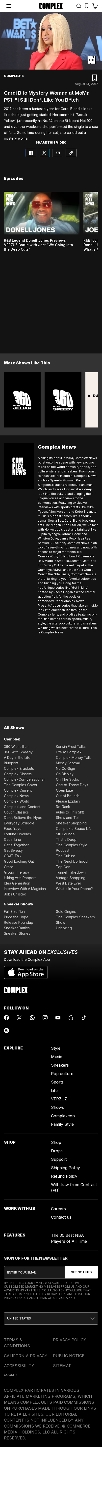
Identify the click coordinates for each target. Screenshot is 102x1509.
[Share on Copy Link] (71, 153)
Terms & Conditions (17, 1342)
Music (56, 1056)
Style (55, 1048)
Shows (57, 1107)
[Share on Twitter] (44, 153)
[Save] (94, 78)
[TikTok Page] (83, 1017)
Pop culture (62, 1073)
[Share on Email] (57, 153)
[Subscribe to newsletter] (81, 1272)
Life (54, 1090)
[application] (51, 41)
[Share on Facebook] (31, 153)
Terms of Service (50, 1298)
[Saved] (87, 5)
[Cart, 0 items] (95, 6)
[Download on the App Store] (26, 970)
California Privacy (25, 1355)
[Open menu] (9, 6)
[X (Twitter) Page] (19, 1017)
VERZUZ (59, 1098)
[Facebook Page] (6, 1017)
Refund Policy (64, 1176)
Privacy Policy (16, 1298)
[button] (51, 1318)
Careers (58, 1208)
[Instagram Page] (45, 1017)
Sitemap (62, 1365)
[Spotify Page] (6, 1030)
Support (59, 1159)
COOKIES (11, 1375)
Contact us (61, 1217)
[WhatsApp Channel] (32, 1017)
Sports (57, 1082)
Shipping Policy (65, 1167)
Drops (57, 1150)
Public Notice (68, 1355)
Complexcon (63, 1115)
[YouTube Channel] (57, 1017)
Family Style (62, 1124)
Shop (56, 1142)
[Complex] (51, 6)
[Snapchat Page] (70, 1017)
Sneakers (60, 1065)
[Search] (78, 5)
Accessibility (19, 1365)
